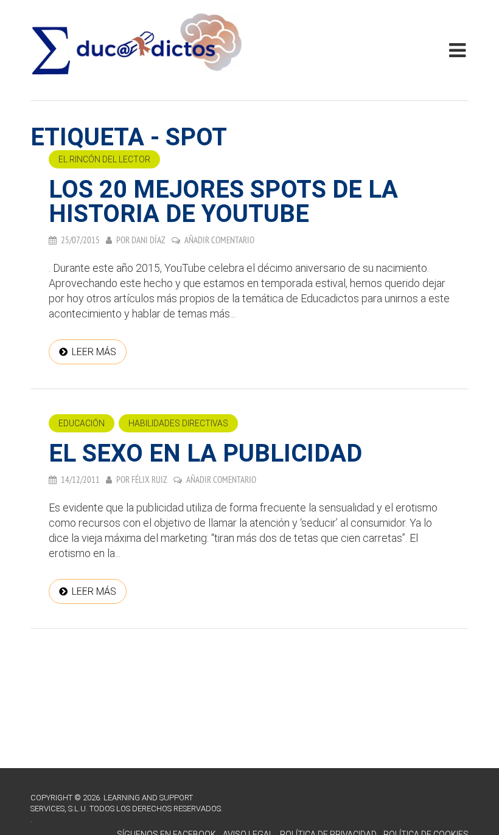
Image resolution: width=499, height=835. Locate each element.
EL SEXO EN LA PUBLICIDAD (205, 453)
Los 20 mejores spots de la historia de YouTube (223, 201)
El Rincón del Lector (104, 159)
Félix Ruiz (149, 479)
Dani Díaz (148, 240)
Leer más (94, 352)
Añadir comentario (219, 240)
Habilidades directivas (178, 423)
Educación (81, 423)
